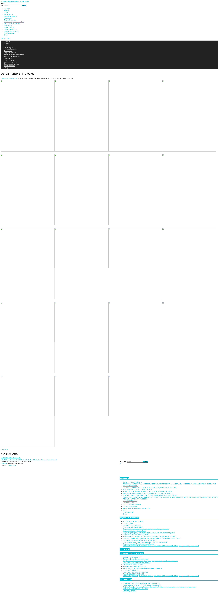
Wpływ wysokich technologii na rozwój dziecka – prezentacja (142, 568)
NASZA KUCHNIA (9, 33)
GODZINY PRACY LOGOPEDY (132, 557)
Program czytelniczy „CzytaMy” (133, 527)
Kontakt (6, 11)
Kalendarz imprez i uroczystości (14, 22)
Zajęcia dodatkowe (10, 20)
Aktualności (8, 18)
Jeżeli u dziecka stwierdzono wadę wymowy (136, 563)
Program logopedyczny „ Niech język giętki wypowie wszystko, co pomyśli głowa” (149, 533)
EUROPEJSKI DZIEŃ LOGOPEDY (10, 458)
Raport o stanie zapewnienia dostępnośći (136, 508)
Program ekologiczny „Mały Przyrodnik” (136, 534)
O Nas (6, 12)
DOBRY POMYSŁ (128, 523)
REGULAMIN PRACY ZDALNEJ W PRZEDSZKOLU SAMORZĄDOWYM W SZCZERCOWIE (150, 495)
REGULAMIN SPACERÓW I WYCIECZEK (135, 499)
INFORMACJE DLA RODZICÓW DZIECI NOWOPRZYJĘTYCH (141, 583)
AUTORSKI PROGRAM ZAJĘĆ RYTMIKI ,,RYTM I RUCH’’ (140, 540)
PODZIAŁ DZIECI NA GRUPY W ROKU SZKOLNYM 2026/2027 (142, 585)
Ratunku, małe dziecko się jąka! (133, 565)
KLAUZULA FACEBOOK (130, 501)
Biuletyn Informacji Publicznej (132, 482)
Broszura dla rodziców (130, 503)
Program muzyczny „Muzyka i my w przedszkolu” (138, 544)
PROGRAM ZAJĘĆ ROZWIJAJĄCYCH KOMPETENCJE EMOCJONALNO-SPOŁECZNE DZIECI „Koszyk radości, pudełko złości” (161, 546)
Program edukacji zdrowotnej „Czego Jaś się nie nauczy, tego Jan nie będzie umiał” (149, 536)
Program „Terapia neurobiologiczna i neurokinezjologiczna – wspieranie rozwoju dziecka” (152, 538)
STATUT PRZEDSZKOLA (130, 486)
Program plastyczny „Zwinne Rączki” (134, 531)
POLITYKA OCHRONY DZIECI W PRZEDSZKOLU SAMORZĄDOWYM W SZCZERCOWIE (149, 488)
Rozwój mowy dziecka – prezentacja (134, 566)
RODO (125, 510)
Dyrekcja (7, 9)
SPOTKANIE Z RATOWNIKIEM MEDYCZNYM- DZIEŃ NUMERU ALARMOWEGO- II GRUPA (29, 460)
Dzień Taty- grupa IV (129, 591)
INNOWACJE (8, 26)
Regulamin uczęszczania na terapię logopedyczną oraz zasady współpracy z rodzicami (150, 561)
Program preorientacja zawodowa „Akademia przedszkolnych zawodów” (146, 529)
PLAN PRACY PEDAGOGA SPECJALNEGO (135, 572)
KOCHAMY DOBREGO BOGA (132, 525)
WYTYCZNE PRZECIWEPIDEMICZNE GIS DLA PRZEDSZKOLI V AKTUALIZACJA (147, 491)
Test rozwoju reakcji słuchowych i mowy (136, 559)
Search (3, 5)
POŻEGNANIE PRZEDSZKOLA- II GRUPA (135, 589)
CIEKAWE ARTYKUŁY (10, 29)
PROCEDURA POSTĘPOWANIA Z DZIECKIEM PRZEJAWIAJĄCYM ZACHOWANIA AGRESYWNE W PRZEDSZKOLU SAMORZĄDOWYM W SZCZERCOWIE (169, 484)
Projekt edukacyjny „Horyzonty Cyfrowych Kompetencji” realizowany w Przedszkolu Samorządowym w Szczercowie (159, 587)
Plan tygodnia (8, 14)
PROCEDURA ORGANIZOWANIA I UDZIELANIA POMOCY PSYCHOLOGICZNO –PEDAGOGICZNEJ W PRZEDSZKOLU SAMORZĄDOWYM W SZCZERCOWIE (170, 497)
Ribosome (4, 463)
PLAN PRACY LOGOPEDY (131, 570)
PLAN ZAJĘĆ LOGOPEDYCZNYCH (133, 574)
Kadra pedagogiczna (10, 16)
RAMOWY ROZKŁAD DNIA (12, 24)
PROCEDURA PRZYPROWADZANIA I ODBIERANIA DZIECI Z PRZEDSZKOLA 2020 (148, 493)
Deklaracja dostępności (11, 31)
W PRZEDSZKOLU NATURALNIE (133, 521)
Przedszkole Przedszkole (9, 78)
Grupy (6, 35)
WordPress (12, 465)
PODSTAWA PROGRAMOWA (132, 505)
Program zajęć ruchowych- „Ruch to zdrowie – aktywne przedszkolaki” (145, 542)
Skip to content (5, 38)
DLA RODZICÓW (9, 27)
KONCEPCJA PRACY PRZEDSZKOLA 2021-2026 (137, 490)
